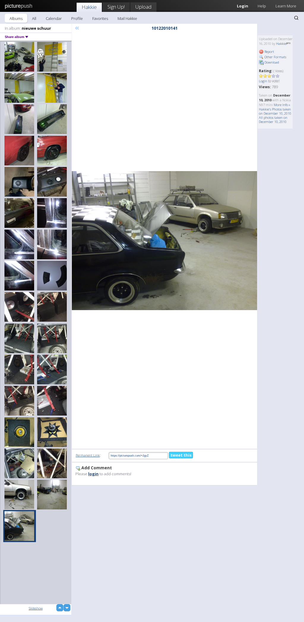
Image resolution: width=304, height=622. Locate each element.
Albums (16, 18)
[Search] (296, 18)
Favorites (100, 18)
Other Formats (275, 57)
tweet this (180, 455)
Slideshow (36, 608)
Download (271, 62)
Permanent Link (88, 455)
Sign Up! (116, 6)
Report (269, 51)
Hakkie (89, 7)
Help (262, 6)
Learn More (286, 6)
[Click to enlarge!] (164, 240)
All (34, 18)
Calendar (54, 18)
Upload (143, 6)
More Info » (282, 104)
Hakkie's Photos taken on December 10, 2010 (275, 111)
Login (263, 81)
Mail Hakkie (127, 18)
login (93, 473)
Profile (77, 18)
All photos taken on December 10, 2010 (273, 119)
